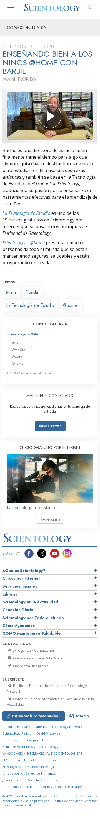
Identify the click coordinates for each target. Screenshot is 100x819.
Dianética (40, 727)
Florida (32, 292)
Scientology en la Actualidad (30, 602)
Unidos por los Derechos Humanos (29, 773)
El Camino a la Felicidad (20, 760)
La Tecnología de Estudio (26, 213)
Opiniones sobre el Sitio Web (37, 658)
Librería (10, 594)
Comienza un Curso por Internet (27, 740)
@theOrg (19, 349)
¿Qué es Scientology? (24, 570)
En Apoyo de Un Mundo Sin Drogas (28, 767)
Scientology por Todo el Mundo (33, 618)
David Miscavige (48, 733)
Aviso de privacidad (35, 801)
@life (15, 343)
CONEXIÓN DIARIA (50, 324)
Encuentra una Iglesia (30, 665)
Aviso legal (23, 805)
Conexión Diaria (17, 610)
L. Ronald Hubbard (16, 727)
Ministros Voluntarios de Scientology (30, 747)
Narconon (48, 760)
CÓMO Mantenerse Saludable (29, 373)
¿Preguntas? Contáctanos (33, 650)
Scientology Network (66, 727)
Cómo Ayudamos (18, 625)
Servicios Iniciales (19, 586)
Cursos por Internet (21, 578)
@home (70, 305)
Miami (11, 292)
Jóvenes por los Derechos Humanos (29, 780)
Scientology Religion (18, 733)
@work (17, 356)
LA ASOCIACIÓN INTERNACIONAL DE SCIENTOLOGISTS (42, 753)
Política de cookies (66, 801)
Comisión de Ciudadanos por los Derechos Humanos (42, 787)
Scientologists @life (23, 334)
